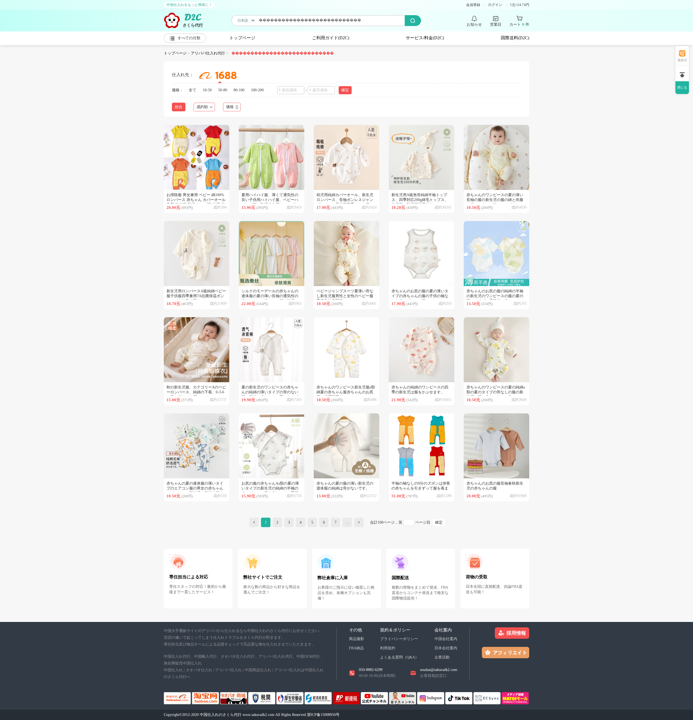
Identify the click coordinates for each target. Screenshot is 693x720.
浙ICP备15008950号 (323, 715)
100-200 (257, 90)
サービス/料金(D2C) (425, 37)
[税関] (262, 697)
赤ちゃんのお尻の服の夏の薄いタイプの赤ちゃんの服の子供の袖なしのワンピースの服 (419, 296)
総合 (178, 107)
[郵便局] (347, 697)
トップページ (242, 37)
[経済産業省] (319, 697)
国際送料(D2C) (515, 37)
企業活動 (442, 657)
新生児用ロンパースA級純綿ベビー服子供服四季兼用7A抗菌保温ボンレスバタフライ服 (196, 296)
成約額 (202, 107)
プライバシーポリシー (399, 639)
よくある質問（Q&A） (399, 657)
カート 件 (519, 24)
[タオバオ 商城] (234, 697)
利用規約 (387, 648)
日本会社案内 (445, 648)
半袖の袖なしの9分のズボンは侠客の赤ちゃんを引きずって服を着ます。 (420, 488)
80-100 (239, 90)
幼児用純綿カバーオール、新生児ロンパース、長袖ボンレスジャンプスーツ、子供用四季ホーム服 (344, 200)
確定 (439, 522)
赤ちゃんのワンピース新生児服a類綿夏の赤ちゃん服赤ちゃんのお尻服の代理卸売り (345, 392)
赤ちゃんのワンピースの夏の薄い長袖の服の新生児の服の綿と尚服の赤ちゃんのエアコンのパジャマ (494, 200)
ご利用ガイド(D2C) (330, 37)
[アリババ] (178, 697)
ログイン (495, 5)
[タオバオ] (206, 697)
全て (192, 90)
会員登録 (473, 5)
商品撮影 (356, 639)
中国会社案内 (445, 639)
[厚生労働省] (290, 697)
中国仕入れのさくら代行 (220, 715)
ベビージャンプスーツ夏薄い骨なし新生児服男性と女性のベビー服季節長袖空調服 (344, 296)
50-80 (222, 90)
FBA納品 (356, 648)
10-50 (207, 90)
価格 (230, 107)
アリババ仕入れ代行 (208, 53)
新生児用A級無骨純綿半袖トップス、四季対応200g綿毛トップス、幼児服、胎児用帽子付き (419, 200)
